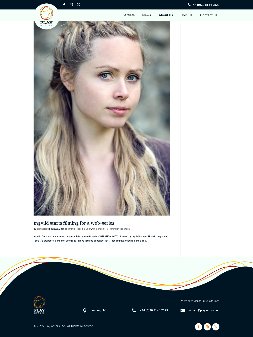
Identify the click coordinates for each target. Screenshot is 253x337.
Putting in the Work (119, 228)
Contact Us (209, 15)
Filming (70, 228)
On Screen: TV (100, 228)
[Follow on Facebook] (64, 5)
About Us (166, 15)
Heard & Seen (83, 228)
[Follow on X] (78, 5)
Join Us (187, 15)
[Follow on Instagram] (71, 5)
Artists (129, 15)
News (146, 15)
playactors (43, 228)
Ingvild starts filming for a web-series (74, 223)
